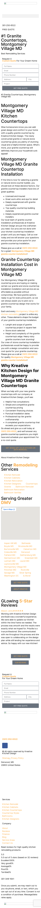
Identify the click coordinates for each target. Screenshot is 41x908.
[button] (20, 16)
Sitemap (6, 758)
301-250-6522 (9, 25)
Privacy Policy (17, 758)
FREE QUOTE (8, 29)
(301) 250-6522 (30, 248)
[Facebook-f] (5, 745)
